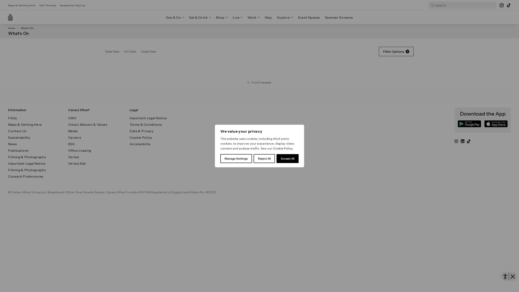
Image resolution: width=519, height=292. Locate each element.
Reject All (264, 158)
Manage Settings (236, 158)
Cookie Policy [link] (283, 148)
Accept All (287, 158)
